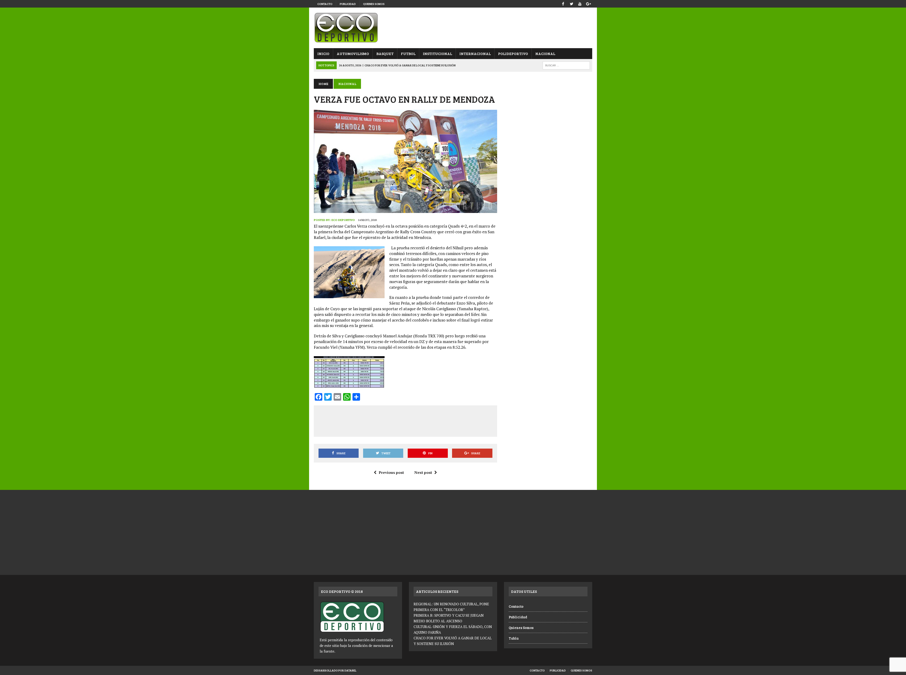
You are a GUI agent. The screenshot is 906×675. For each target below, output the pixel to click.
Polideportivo (513, 53)
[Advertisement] (405, 420)
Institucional (437, 53)
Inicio (323, 53)
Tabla (514, 638)
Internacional (475, 53)
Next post (423, 472)
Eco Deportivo (343, 220)
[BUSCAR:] (566, 64)
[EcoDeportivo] (453, 27)
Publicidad (348, 4)
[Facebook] (563, 3)
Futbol (408, 53)
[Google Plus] (588, 3)
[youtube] (580, 3)
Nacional (545, 53)
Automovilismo (353, 53)
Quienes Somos (374, 4)
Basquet (385, 53)
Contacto (324, 4)
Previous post (391, 472)
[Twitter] (571, 3)
